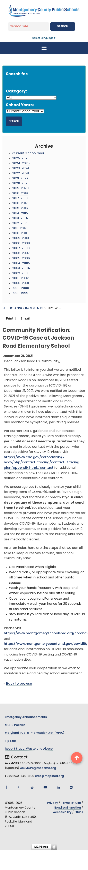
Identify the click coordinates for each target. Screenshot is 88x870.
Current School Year (28, 153)
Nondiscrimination (67, 807)
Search (62, 26)
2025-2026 (20, 158)
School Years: (20, 105)
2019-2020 (20, 188)
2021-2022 (20, 178)
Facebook (6, 787)
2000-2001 (20, 283)
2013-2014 (20, 218)
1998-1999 (20, 293)
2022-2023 (20, 173)
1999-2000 (20, 288)
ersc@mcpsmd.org (49, 776)
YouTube (45, 787)
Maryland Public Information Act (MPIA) (34, 733)
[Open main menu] (44, 48)
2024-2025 (21, 163)
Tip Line (10, 741)
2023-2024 (20, 168)
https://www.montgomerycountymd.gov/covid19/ (46, 644)
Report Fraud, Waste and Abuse (29, 748)
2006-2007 (21, 253)
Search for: (17, 74)
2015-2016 (20, 208)
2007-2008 (21, 248)
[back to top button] (76, 758)
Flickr (71, 787)
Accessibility (62, 812)
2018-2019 (20, 193)
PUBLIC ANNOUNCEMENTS (22, 308)
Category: (16, 91)
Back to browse (19, 683)
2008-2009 (21, 243)
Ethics (78, 812)
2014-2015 (20, 213)
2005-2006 (21, 258)
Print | (10, 318)
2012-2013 (19, 223)
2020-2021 (20, 183)
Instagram (32, 787)
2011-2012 (19, 228)
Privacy (52, 803)
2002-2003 (20, 273)
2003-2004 (21, 268)
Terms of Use (71, 803)
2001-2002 (20, 278)
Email (25, 318)
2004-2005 (21, 263)
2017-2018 (20, 198)
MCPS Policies (15, 725)
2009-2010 (20, 238)
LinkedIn (58, 787)
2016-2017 (20, 203)
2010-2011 (19, 233)
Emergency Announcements (26, 717)
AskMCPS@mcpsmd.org (38, 768)
